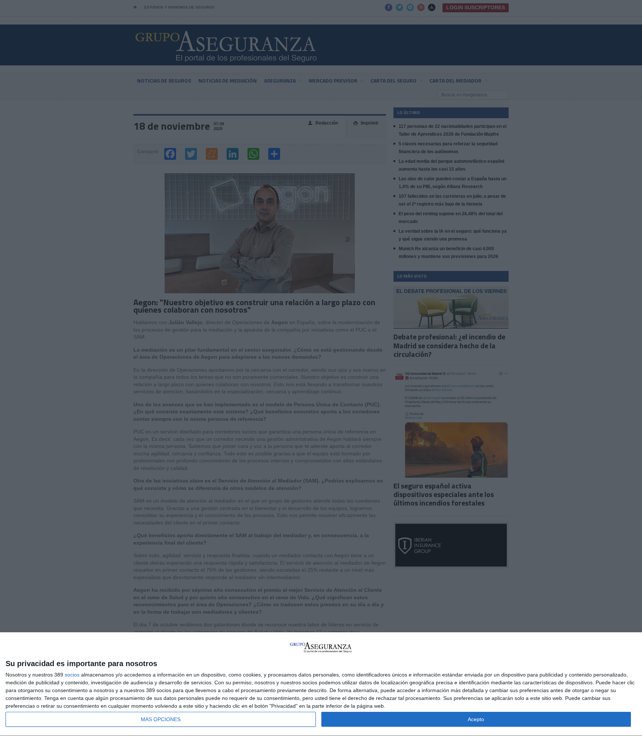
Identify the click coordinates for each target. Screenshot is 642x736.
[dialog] (321, 684)
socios (72, 674)
